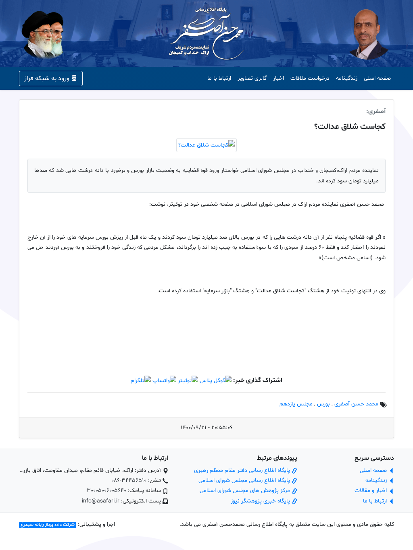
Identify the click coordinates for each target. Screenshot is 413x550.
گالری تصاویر (252, 78)
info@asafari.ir (100, 501)
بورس (323, 404)
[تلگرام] (141, 381)
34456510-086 (128, 480)
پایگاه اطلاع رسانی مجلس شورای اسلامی (245, 480)
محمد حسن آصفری (356, 404)
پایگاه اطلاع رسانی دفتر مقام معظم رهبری (243, 470)
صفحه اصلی (377, 78)
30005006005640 (106, 490)
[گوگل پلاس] (216, 381)
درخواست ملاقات (310, 78)
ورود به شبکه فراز (47, 78)
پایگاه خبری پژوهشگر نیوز (261, 501)
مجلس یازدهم (296, 404)
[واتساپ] (164, 381)
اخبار (278, 78)
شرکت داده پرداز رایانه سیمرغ (48, 525)
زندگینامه (346, 78)
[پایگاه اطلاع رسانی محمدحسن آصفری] (206, 33)
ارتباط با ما (219, 78)
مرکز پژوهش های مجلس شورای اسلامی (246, 490)
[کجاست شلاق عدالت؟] (206, 145)
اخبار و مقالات (371, 490)
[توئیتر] (188, 381)
